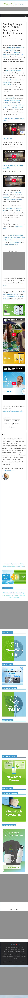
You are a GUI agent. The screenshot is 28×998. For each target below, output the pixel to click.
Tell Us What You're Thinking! (16, 39)
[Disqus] (14, 500)
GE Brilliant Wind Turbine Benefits (13, 166)
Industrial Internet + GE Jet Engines (14, 119)
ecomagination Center (10, 80)
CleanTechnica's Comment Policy (13, 411)
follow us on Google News (10, 244)
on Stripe (12, 50)
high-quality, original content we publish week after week (13, 54)
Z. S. (9, 39)
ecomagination (7, 84)
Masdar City (6, 82)
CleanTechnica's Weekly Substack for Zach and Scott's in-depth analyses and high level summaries (14, 237)
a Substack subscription (15, 48)
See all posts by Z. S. (8, 471)
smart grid (10, 98)
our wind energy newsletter (14, 199)
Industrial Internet (17, 107)
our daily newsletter (15, 242)
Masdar (18, 210)
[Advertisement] (14, 261)
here (10, 409)
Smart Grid (7, 138)
